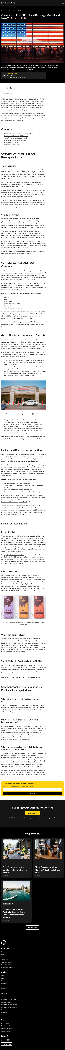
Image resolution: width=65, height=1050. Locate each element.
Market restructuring (6, 1002)
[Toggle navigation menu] (62, 2)
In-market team (5, 1009)
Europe (3, 980)
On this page (8, 93)
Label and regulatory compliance (9, 1007)
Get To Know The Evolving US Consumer (16, 136)
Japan (2, 975)
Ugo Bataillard (11, 75)
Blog (2, 957)
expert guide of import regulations (14, 555)
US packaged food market (38, 190)
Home (2, 952)
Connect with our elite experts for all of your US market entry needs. (21, 677)
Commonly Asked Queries (12, 144)
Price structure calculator (8, 967)
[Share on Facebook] (14, 88)
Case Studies (4, 959)
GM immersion (5, 1015)
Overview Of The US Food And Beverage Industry (19, 134)
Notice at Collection (6, 1031)
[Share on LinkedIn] (7, 88)
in (2, 1040)
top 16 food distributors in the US (13, 512)
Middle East (4, 983)
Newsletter (7, 1044)
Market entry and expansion (8, 999)
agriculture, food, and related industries (13, 184)
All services (4, 997)
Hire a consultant (5, 964)
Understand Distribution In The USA (15, 140)
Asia (2, 978)
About (3, 954)
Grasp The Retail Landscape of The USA (16, 138)
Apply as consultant (6, 962)
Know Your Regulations (11, 142)
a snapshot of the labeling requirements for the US (22, 582)
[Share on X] (11, 88)
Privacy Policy (5, 1023)
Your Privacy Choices (6, 1028)
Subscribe (32, 793)
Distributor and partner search (9, 1004)
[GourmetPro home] (8, 3)
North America (5, 986)
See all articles (32, 927)
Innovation (4, 1012)
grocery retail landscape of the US (31, 352)
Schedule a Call (32, 813)
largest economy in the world (21, 170)
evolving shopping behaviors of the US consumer (26, 322)
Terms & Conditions (6, 1026)
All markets (4, 988)
